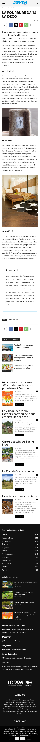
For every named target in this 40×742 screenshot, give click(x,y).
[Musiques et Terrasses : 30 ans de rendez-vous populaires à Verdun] (7, 615)
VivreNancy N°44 (13, 319)
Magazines (6, 645)
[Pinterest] (21, 25)
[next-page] (7, 376)
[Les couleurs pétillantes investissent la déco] (7, 368)
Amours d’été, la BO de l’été (24, 603)
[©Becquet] (20, 122)
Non (22, 738)
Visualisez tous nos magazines (15, 649)
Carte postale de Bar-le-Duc (18, 443)
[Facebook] (11, 25)
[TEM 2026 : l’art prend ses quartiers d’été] (7, 595)
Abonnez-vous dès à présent (14, 641)
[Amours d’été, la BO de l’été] (7, 605)
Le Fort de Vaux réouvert (19, 471)
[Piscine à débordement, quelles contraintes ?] (7, 347)
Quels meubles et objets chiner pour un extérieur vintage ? (23, 357)
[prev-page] (3, 376)
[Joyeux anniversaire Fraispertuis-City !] (7, 584)
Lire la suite (19, 404)
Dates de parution (9, 654)
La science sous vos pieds (19, 496)
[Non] (37, 734)
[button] (3, 3)
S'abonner (6, 637)
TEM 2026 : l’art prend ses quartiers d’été (24, 593)
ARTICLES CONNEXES (10, 339)
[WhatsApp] (26, 25)
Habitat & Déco (13, 8)
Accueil (4, 8)
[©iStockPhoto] (20, 201)
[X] (16, 25)
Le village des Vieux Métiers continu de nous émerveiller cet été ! (18, 413)
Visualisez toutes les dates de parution (18, 658)
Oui (17, 738)
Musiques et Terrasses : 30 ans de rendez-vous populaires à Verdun (18, 385)
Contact (5, 662)
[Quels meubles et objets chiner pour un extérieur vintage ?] (7, 357)
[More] (30, 25)
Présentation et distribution (13, 625)
